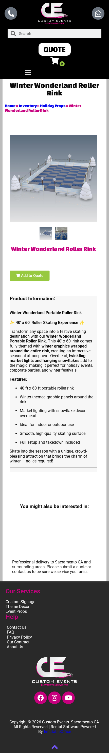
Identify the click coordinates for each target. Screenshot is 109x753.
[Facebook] (40, 697)
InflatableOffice (57, 731)
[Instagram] (54, 697)
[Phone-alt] (11, 13)
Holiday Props (52, 106)
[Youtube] (68, 697)
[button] (55, 49)
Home (10, 106)
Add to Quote (31, 275)
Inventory (28, 106)
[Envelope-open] (98, 13)
